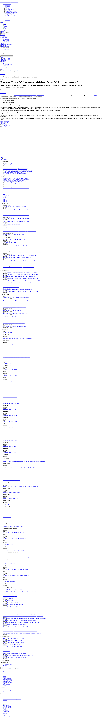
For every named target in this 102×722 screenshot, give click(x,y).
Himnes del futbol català (7, 664)
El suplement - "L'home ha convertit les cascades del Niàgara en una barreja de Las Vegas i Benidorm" (22, 628)
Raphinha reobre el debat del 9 (8, 164)
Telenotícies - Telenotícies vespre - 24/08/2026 (11, 492)
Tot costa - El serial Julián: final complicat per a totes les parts (14, 653)
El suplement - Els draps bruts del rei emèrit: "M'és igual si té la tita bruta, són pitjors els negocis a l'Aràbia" (23, 616)
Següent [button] (1, 157)
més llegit (5, 199)
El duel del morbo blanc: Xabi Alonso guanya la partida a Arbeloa (15, 169)
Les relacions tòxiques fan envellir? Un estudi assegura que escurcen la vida (17, 282)
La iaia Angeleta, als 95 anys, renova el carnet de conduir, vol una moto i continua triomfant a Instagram (22, 252)
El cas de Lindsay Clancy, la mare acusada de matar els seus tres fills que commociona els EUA (20, 274)
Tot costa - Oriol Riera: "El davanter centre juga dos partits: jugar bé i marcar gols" (18, 655)
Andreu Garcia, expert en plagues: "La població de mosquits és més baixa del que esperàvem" (20, 255)
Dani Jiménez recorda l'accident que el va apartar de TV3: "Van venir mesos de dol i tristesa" (20, 260)
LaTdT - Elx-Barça (6, 651)
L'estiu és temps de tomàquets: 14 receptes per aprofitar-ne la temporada (16, 221)
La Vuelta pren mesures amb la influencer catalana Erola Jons (14, 183)
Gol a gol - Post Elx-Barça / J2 (8, 544)
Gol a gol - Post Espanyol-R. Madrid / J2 (10, 563)
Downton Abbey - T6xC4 (8, 381)
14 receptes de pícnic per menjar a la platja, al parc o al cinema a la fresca (16, 218)
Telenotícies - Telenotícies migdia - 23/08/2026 (11, 480)
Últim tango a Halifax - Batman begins (10, 369)
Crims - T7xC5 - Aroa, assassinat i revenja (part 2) (12, 589)
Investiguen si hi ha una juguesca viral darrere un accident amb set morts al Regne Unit (19, 276)
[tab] (52, 194)
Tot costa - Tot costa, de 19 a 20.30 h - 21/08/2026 (12, 646)
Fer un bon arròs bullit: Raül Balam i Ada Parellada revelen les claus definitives (17, 263)
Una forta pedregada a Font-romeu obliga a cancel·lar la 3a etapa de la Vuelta (17, 171)
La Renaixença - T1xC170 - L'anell (9, 452)
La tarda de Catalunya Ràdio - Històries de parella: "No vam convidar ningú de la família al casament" (22, 591)
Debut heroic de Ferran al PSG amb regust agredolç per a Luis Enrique (16, 179)
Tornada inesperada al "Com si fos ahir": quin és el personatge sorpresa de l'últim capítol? (19, 231)
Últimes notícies (3, 59)
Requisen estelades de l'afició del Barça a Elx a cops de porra (14, 181)
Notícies (4, 196)
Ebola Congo (7, 10)
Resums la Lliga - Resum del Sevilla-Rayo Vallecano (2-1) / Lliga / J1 (16, 575)
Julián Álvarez (8, 18)
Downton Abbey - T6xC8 (8, 332)
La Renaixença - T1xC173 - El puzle (10, 409)
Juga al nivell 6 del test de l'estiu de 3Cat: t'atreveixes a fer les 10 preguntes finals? (18, 245)
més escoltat (5, 201)
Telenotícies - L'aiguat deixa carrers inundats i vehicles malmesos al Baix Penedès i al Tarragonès (21, 467)
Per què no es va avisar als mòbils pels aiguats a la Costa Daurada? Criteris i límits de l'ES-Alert (20, 291)
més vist (5, 200)
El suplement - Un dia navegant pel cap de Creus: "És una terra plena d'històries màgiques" (20, 631)
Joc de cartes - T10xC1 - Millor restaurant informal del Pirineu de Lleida (16, 357)
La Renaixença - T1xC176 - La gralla (10, 397)
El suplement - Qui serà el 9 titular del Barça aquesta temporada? (15, 624)
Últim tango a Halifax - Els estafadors (10, 375)
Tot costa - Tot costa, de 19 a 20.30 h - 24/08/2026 (12, 640)
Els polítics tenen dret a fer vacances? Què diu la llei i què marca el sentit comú (17, 289)
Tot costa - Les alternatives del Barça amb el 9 (11, 644)
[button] (51, 74)
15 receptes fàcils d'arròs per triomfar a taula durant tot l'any (14, 212)
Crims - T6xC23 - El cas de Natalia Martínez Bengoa (13, 608)
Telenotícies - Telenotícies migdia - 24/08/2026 (11, 498)
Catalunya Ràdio (6, 195)
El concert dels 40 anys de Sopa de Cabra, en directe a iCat (14, 239)
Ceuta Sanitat (7, 5)
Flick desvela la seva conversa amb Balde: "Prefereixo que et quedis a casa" (17, 300)
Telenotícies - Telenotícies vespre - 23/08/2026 (11, 473)
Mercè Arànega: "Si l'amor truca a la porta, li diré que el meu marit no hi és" (17, 248)
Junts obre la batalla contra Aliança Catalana (11, 287)
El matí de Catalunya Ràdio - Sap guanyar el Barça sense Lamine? (15, 648)
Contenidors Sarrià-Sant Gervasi (11, 12)
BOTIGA (9, 71)
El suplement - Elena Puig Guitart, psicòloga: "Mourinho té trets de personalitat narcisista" (19, 620)
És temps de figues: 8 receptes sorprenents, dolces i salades (14, 234)
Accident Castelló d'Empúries (10, 11)
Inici (3, 63)
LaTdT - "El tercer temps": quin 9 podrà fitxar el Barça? (13, 642)
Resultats (8, 59)
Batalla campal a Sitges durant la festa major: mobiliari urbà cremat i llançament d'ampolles (20, 284)
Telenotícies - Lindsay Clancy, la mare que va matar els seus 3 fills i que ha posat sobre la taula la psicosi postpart (24, 461)
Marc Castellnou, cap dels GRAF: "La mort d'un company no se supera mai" (17, 257)
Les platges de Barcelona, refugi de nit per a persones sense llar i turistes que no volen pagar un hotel (21, 280)
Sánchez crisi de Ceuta (7, 4)
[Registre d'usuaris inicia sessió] (7, 32)
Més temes (5, 665)
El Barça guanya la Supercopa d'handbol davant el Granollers (14, 166)
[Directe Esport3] (9, 64)
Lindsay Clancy (8, 8)
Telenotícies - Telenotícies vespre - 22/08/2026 (11, 510)
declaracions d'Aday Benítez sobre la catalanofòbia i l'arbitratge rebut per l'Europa (29, 95)
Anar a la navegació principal (5, 2)
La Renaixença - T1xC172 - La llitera (10, 427)
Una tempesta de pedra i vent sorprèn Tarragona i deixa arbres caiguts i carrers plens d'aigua (20, 272)
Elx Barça (7, 17)
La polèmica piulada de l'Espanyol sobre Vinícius (12, 310)
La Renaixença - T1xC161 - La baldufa (10, 434)
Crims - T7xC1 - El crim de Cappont (10, 596)
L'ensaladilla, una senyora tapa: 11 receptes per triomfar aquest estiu (15, 206)
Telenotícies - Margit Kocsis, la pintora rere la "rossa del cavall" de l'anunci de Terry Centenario (20, 486)
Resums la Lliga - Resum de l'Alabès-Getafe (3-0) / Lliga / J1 (14, 532)
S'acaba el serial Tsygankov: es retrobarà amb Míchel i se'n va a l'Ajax (16, 188)
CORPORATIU (3, 30)
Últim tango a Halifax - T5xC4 (8, 363)
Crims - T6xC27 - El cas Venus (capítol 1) (11, 606)
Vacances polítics (8, 16)
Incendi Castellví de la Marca (10, 15)
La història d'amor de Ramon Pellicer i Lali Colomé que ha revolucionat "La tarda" (18, 267)
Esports (1, 57)
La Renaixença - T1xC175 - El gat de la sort (11, 403)
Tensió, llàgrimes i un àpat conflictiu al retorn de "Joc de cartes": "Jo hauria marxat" (18, 227)
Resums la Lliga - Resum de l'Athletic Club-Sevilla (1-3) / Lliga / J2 (15, 569)
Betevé (95, 95)
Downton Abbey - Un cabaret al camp (10, 350)
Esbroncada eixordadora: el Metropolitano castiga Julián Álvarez (15, 313)
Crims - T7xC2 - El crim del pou (9, 598)
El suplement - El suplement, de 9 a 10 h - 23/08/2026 (13, 604)
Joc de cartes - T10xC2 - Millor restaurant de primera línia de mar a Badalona (17, 338)
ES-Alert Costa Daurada (9, 14)
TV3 (4, 194)
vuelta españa (7, 20)
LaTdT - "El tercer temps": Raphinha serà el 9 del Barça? (13, 638)
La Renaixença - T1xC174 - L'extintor (10, 415)
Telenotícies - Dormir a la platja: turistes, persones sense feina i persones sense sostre (18, 504)
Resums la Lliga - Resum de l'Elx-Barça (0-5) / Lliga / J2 (13, 526)
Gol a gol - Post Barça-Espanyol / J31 (10, 581)
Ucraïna (6, 7)
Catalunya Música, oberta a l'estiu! (9, 242)
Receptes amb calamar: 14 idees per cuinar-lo (11, 224)
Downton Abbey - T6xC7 (8, 344)
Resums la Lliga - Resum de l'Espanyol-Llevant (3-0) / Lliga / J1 (15, 550)
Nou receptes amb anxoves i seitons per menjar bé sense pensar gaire (15, 209)
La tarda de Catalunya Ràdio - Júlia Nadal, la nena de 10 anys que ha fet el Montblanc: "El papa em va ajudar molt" (24, 618)
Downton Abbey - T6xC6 (8, 387)
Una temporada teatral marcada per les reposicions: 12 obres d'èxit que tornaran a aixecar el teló (20, 278)
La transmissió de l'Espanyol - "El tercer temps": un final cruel (14, 657)
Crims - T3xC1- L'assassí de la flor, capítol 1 (11, 602)
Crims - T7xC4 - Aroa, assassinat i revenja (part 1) (12, 593)
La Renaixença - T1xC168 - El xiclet (10, 440)
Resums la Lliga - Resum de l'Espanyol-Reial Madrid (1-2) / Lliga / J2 (16, 538)
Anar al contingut (14, 2)
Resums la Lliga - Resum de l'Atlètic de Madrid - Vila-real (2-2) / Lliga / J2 (17, 556)
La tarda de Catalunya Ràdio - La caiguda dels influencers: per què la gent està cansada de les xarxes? (22, 633)
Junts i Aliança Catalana (9, 13)
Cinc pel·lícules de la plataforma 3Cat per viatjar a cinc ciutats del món (16, 215)
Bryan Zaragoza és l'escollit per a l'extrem (10, 185)
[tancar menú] (2, 61)
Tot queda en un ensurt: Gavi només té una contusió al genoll (14, 173)
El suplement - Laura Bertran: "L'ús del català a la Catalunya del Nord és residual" (18, 626)
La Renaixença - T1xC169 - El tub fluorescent (11, 421)
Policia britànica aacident (9, 9)
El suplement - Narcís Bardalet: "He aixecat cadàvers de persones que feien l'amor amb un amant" (21, 622)
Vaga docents (7, 6)
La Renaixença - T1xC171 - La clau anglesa (11, 446)
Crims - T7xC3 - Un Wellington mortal (10, 600)
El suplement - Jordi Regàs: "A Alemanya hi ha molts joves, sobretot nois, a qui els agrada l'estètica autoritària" (23, 613)
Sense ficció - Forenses (7, 517)
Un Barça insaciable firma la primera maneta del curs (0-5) (14, 323)
